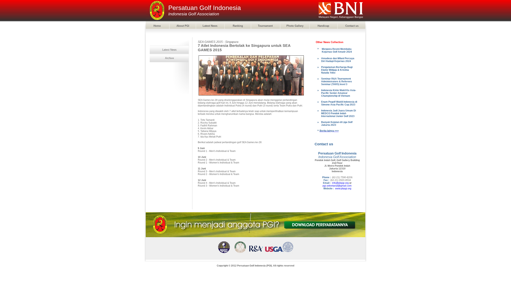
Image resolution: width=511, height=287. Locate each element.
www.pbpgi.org (343, 188)
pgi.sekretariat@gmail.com (337, 185)
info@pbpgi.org (340, 183)
